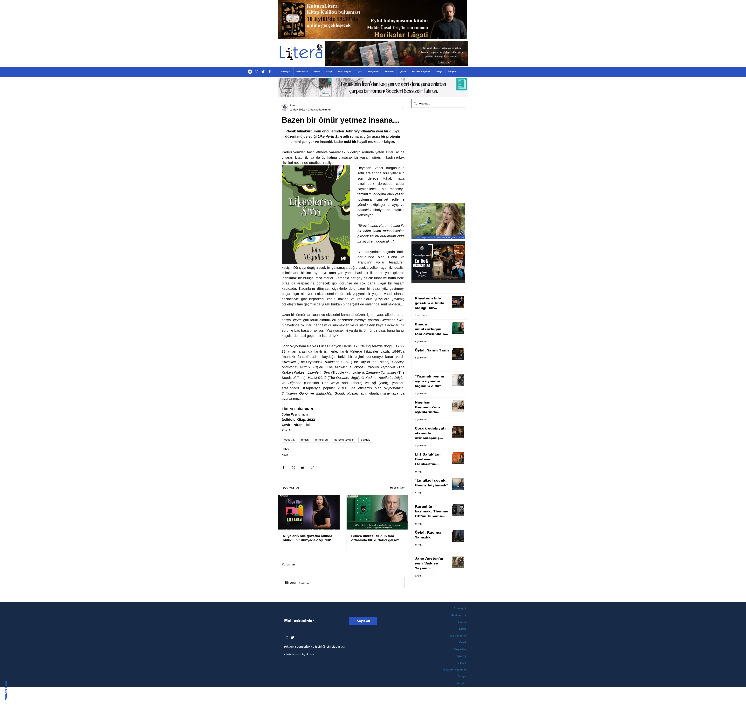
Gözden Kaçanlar (454, 669)
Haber (285, 448)
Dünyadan (459, 649)
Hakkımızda (458, 615)
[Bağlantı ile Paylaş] (312, 467)
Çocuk (462, 662)
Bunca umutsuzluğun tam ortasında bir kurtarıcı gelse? (375, 538)
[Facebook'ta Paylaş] (283, 467)
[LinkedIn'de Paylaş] (302, 467)
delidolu (365, 439)
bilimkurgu (321, 439)
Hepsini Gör (397, 487)
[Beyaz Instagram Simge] (286, 637)
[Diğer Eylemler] (402, 107)
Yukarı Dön (6, 690)
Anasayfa (460, 608)
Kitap (285, 454)
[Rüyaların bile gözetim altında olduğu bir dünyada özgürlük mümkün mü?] (309, 512)
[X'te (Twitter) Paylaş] (293, 467)
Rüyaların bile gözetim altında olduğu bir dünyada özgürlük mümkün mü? (307, 538)
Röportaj (460, 655)
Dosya (462, 676)
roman (305, 439)
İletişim (461, 683)
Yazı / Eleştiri (457, 635)
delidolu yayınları (344, 439)
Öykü (462, 642)
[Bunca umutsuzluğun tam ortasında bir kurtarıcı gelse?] (377, 512)
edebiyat (289, 439)
